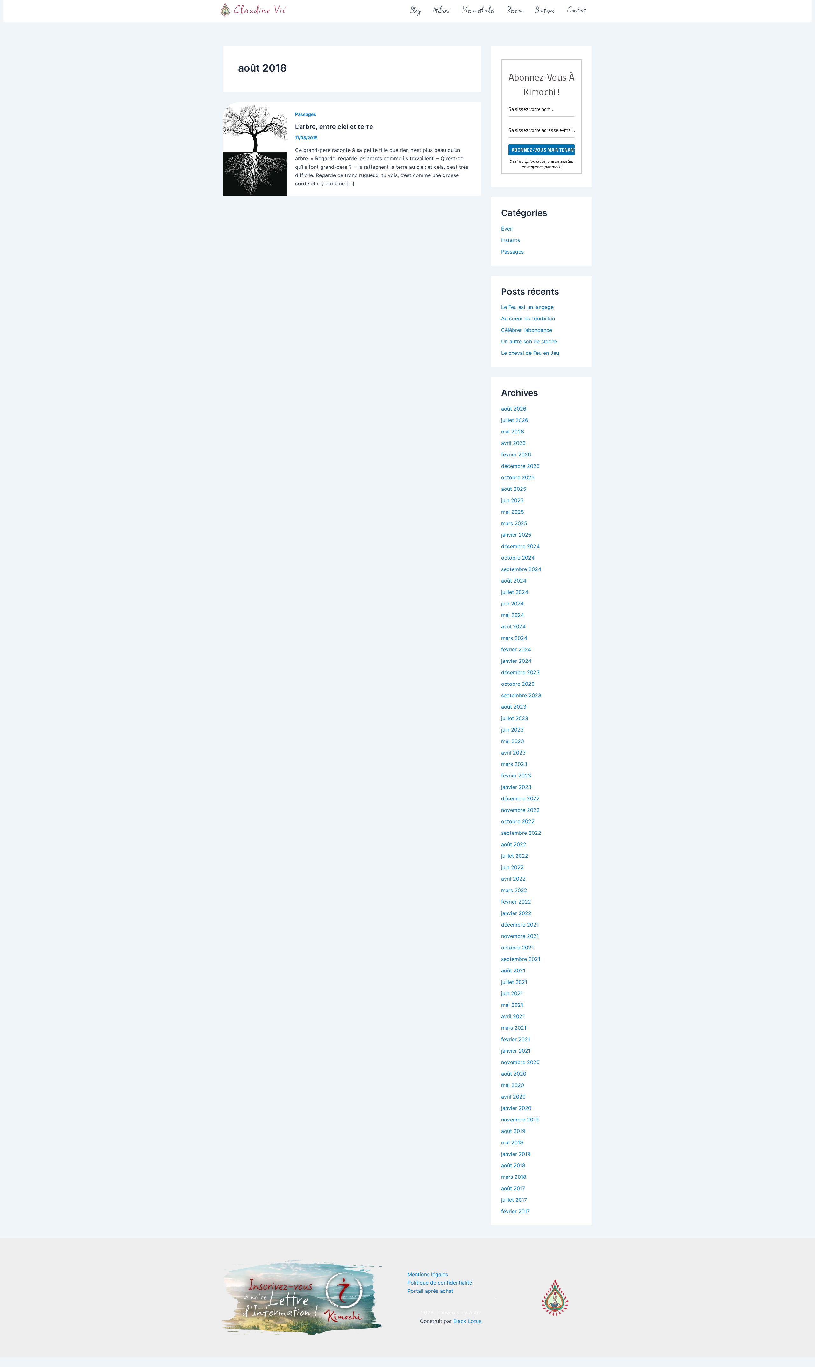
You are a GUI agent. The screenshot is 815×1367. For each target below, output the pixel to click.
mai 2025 (512, 512)
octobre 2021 (517, 947)
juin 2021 (512, 993)
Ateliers (441, 9)
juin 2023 (512, 729)
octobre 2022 (518, 821)
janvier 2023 (516, 787)
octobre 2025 (518, 477)
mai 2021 (512, 1005)
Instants (510, 240)
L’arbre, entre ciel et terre (334, 127)
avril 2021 (513, 1016)
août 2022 (513, 844)
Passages (305, 114)
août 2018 (513, 1165)
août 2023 (513, 707)
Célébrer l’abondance (526, 330)
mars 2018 (513, 1177)
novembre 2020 (520, 1062)
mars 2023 (514, 764)
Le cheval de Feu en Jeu (530, 353)
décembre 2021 (520, 924)
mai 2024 (512, 615)
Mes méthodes (478, 9)
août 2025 (513, 489)
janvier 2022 (516, 913)
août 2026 (513, 408)
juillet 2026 (514, 420)
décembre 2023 (520, 672)
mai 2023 (512, 741)
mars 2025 (514, 523)
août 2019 (513, 1131)
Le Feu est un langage (527, 307)
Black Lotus (467, 1321)
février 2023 (516, 775)
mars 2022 (514, 890)
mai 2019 (512, 1142)
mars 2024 (514, 638)
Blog (415, 9)
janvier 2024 (516, 661)
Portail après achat (430, 1291)
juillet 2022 (514, 856)
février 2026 (516, 454)
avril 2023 (513, 752)
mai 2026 (512, 431)
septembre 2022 (521, 833)
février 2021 (515, 1039)
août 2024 (513, 580)
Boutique (544, 9)
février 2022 (516, 901)
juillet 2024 (514, 592)
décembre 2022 (520, 798)
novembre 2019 (520, 1119)
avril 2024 (513, 626)
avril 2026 (513, 443)
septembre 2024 (521, 569)
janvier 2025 (516, 535)
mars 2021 (513, 1028)
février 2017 (515, 1211)
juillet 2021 (514, 982)
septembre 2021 (520, 959)
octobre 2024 (518, 558)
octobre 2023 (518, 684)
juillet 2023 (514, 718)
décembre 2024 (520, 546)
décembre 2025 (520, 466)
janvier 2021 (515, 1051)
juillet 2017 (514, 1200)
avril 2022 (513, 879)
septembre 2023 (521, 695)
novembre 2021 (520, 936)
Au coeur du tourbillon (528, 318)
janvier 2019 (515, 1154)
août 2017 (513, 1188)
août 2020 (513, 1073)
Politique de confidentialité (440, 1282)
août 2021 (513, 970)
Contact (576, 9)
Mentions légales (428, 1274)
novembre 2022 (520, 810)
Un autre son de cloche (529, 341)
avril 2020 (513, 1096)
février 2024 (516, 649)
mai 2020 (512, 1085)
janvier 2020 (516, 1108)
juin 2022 (512, 867)
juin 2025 (512, 500)
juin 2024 (512, 603)
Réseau (515, 9)
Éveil (507, 228)
